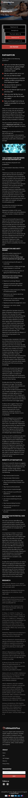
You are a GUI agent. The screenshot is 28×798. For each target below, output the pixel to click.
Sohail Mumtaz (15, 793)
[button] (14, 30)
